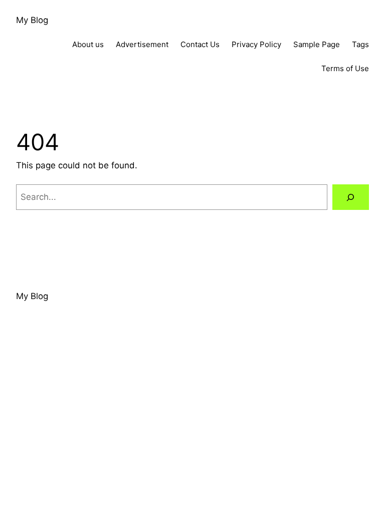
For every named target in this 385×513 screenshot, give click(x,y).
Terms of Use (345, 68)
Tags (360, 44)
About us (88, 44)
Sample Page (316, 44)
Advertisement (142, 44)
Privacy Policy (256, 44)
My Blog (32, 20)
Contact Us (200, 44)
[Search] (350, 197)
